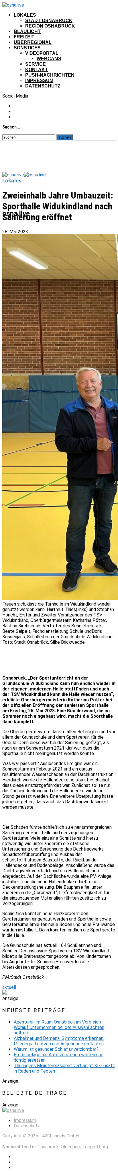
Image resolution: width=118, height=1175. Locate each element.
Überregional (33, 42)
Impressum (39, 80)
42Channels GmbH (60, 1136)
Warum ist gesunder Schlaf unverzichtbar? (56, 1049)
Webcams (49, 58)
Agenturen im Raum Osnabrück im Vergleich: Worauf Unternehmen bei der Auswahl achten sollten (59, 1027)
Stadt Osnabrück (48, 20)
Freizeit (24, 36)
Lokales (25, 15)
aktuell (9, 987)
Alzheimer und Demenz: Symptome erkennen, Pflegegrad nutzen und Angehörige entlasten (59, 1041)
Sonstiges (27, 47)
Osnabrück (48, 1146)
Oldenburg (71, 1146)
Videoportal (41, 53)
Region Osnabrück (50, 26)
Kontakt (36, 69)
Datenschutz (42, 85)
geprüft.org (96, 1146)
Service (35, 64)
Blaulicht (27, 31)
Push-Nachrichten (49, 75)
